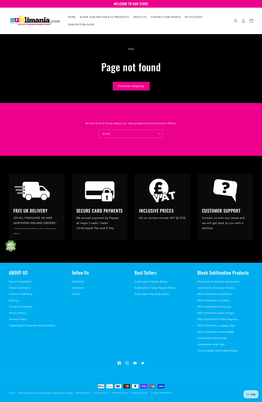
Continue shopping (131, 86)
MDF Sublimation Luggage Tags (216, 325)
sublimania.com (32, 393)
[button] (236, 21)
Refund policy (83, 393)
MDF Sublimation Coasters (213, 300)
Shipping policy (140, 393)
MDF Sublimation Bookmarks (214, 294)
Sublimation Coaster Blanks (151, 281)
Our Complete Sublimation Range (217, 350)
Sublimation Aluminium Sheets (216, 287)
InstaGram (78, 287)
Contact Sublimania (21, 294)
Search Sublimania (20, 281)
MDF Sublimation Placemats (214, 306)
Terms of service (120, 393)
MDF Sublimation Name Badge (215, 331)
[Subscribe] (159, 134)
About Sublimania (19, 287)
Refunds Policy (18, 319)
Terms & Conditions (21, 306)
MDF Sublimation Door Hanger (215, 313)
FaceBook (78, 281)
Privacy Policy (17, 313)
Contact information (161, 393)
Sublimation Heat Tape (211, 344)
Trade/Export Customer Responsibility (32, 325)
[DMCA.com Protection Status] (8, 251)
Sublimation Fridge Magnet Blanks (155, 287)
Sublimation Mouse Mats (212, 338)
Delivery (14, 300)
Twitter (76, 294)
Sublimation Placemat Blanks (152, 294)
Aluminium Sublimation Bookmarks (218, 281)
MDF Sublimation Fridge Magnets (217, 319)
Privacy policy (101, 393)
